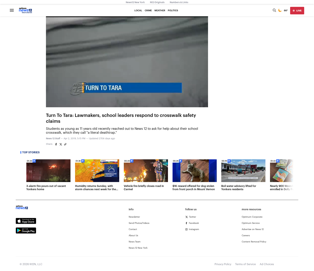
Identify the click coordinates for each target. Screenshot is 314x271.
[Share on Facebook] (56, 144)
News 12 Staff (53, 138)
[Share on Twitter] (60, 144)
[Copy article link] (65, 144)
